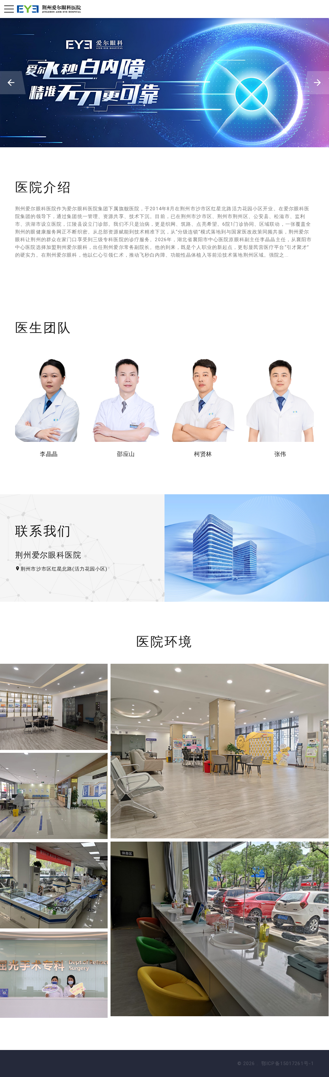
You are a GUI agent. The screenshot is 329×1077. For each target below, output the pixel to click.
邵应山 (126, 454)
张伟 (280, 454)
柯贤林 (203, 454)
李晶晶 (49, 454)
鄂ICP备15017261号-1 (287, 1063)
